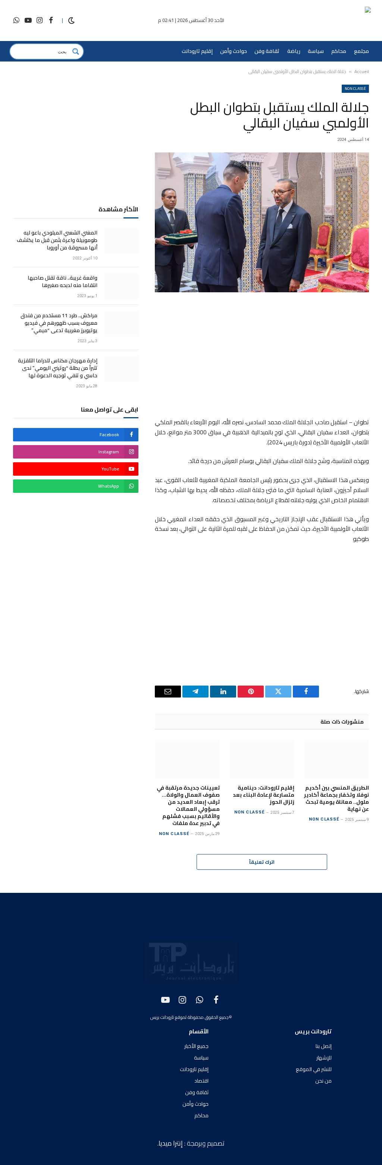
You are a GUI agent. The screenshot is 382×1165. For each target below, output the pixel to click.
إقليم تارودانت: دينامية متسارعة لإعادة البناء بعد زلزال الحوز (263, 795)
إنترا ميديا (171, 1143)
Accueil (361, 71)
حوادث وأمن (233, 51)
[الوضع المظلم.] (71, 20)
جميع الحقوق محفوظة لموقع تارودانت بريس (189, 1017)
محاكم (338, 51)
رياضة (293, 51)
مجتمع (361, 51)
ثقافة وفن (266, 51)
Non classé (355, 88)
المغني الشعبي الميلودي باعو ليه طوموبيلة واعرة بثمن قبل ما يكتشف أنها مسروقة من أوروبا (57, 240)
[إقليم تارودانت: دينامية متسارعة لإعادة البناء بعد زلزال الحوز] (261, 759)
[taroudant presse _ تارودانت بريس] (327, 20)
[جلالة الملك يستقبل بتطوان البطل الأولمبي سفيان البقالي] (262, 222)
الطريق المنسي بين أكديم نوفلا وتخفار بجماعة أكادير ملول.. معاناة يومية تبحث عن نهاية (336, 798)
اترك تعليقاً (262, 861)
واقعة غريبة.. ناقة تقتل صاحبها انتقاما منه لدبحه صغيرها (62, 281)
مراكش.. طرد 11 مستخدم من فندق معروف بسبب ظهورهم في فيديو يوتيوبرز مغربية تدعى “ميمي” (59, 323)
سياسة (316, 51)
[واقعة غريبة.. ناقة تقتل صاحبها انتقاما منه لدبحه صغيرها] (121, 286)
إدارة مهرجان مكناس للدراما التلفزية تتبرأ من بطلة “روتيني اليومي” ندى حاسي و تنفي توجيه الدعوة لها (57, 368)
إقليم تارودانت (197, 51)
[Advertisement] (262, 356)
